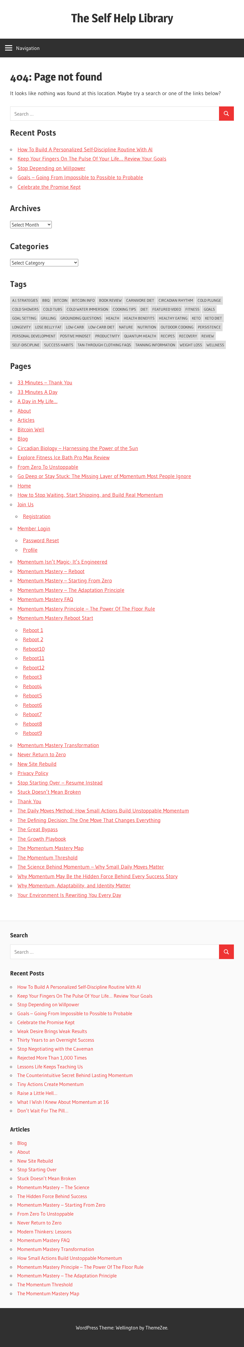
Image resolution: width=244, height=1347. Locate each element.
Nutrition (146, 327)
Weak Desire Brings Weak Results (52, 1031)
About (24, 411)
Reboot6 (32, 705)
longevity (21, 327)
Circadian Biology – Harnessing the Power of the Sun (78, 448)
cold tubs (52, 309)
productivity (107, 336)
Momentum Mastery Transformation (58, 745)
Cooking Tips (124, 309)
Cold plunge (209, 300)
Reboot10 (34, 649)
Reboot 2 (33, 639)
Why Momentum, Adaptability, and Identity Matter (74, 885)
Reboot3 (32, 677)
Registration (37, 516)
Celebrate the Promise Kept (49, 187)
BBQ (45, 300)
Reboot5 (32, 695)
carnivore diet (140, 300)
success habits (58, 344)
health (112, 318)
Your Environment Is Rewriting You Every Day (69, 895)
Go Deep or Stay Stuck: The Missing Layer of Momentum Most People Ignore (104, 476)
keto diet (213, 318)
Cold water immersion (87, 309)
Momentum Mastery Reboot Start (55, 618)
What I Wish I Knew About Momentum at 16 (63, 1102)
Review (207, 336)
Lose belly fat (48, 327)
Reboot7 (32, 714)
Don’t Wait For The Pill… (42, 1110)
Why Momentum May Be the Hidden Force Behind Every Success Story (98, 876)
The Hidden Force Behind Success (52, 1196)
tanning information (155, 344)
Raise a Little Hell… (37, 1093)
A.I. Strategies (25, 300)
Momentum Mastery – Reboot (51, 571)
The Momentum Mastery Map (51, 848)
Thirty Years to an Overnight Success (55, 1040)
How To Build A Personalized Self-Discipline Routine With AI (85, 149)
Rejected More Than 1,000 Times (52, 1057)
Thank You (29, 801)
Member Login (34, 528)
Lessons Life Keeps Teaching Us (50, 1066)
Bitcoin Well (31, 429)
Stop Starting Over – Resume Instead (60, 782)
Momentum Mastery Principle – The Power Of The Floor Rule (86, 609)
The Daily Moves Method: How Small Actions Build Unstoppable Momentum (103, 810)
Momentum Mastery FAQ (45, 599)
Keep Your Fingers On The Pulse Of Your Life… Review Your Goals (92, 158)
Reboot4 (32, 686)
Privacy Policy (33, 773)
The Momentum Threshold (48, 857)
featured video (166, 309)
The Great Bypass (38, 829)
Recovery (188, 336)
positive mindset (75, 336)
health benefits (139, 318)
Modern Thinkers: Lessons (44, 1231)
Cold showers (25, 309)
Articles (26, 420)
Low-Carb (75, 327)
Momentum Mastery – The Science (53, 1187)
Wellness (215, 344)
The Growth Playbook (42, 839)
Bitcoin (61, 300)
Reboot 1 (33, 630)
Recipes (168, 336)
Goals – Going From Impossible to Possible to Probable (80, 177)
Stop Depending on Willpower (51, 168)
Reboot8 (32, 724)
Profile (30, 550)
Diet (144, 309)
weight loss (191, 344)
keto (196, 318)
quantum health (140, 336)
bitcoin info (83, 300)
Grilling (48, 318)
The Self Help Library (122, 18)
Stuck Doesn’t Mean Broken (49, 792)
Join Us (26, 504)
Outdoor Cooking (177, 327)
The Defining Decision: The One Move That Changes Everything (89, 820)
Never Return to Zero (42, 754)
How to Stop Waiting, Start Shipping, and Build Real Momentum (90, 495)
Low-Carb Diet (101, 327)
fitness (192, 309)
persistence (209, 327)
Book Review (110, 300)
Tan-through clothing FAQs (104, 344)
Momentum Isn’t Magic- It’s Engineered (62, 562)
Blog (23, 439)
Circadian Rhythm (176, 300)
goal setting (24, 318)
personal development (34, 336)
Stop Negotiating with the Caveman (55, 1049)
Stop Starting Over (37, 1169)
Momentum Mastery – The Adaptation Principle (71, 590)
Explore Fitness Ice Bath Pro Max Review (64, 457)
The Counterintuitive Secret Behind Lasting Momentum (75, 1075)
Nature (126, 327)
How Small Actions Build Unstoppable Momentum (69, 1258)
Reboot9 (32, 733)
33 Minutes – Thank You (45, 382)
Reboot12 (33, 667)
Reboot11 (33, 658)
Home (24, 485)
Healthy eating (173, 318)
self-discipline (26, 344)
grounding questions (80, 318)
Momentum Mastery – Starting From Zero (65, 580)
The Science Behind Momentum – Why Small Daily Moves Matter (91, 867)
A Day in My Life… (37, 401)
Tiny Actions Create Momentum (50, 1084)
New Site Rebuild (37, 764)
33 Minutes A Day (37, 392)
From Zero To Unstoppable (48, 467)
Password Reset (41, 540)
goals (209, 309)
